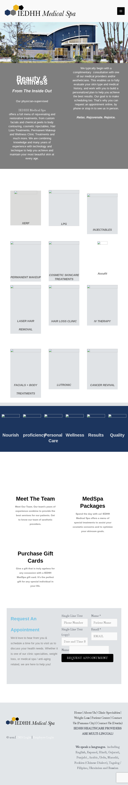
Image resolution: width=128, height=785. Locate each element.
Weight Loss (82, 718)
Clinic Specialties (109, 712)
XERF (25, 223)
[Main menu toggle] (121, 11)
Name (96, 616)
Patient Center (101, 718)
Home (78, 712)
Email (96, 629)
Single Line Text (72, 616)
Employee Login (43, 737)
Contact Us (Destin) (109, 723)
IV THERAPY (102, 321)
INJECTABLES (102, 229)
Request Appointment (87, 658)
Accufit (102, 273)
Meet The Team (35, 499)
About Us (90, 712)
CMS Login (23, 737)
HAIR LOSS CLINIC (64, 321)
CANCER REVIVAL (102, 385)
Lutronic (64, 385)
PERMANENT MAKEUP (25, 277)
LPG (64, 224)
